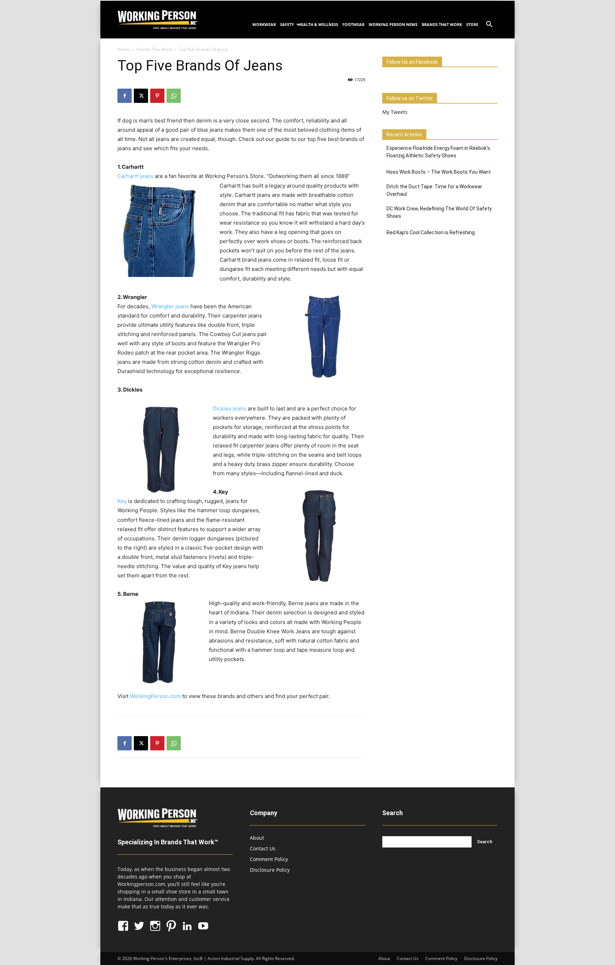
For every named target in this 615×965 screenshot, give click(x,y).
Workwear (264, 24)
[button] (489, 25)
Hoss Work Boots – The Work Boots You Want (439, 172)
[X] (141, 96)
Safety (287, 24)
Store (472, 24)
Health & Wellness (318, 24)
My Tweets (395, 112)
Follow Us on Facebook (412, 62)
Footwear (353, 24)
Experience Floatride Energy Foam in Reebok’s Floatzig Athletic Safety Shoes (438, 151)
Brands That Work (442, 24)
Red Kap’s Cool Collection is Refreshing (431, 232)
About (257, 837)
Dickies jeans (229, 408)
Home (123, 49)
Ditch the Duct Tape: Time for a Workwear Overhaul (434, 190)
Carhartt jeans (135, 176)
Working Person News (393, 24)
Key (122, 501)
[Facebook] (124, 96)
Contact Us (262, 848)
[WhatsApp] (174, 96)
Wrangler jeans (170, 306)
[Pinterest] (157, 96)
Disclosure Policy (270, 869)
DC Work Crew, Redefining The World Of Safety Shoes (439, 212)
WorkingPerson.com (155, 696)
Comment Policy (269, 859)
